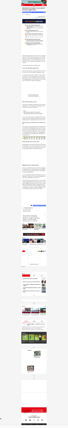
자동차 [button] (42, 321)
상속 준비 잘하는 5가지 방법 (26, 210)
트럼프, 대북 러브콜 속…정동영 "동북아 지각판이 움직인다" (32, 112)
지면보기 (24, 424)
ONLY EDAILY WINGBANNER (34, 5)
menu (45, 5)
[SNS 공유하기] (45, 14)
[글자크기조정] (43, 14)
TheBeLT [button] (34, 321)
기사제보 (31, 424)
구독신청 (37, 424)
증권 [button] (34, 275)
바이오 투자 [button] (26, 321)
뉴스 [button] (26, 275)
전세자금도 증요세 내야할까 (26, 211)
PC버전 (43, 424)
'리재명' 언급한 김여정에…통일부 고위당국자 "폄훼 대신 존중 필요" (33, 113)
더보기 (44, 306)
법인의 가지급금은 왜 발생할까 (26, 209)
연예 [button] (41, 275)
